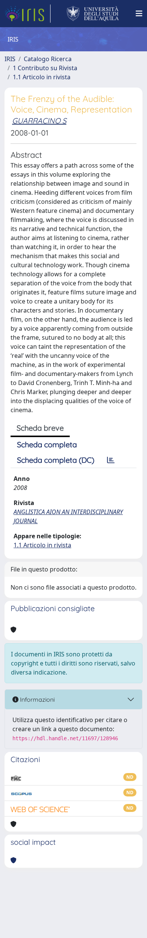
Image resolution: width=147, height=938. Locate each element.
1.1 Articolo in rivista (41, 77)
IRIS (10, 59)
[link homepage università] (93, 14)
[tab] (111, 460)
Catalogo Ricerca (48, 59)
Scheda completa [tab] (47, 444)
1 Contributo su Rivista (45, 68)
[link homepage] (28, 14)
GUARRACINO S (39, 120)
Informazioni (36, 699)
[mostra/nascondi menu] (139, 13)
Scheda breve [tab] (40, 428)
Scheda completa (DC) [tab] (55, 460)
